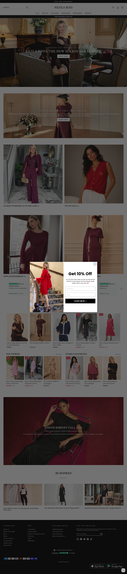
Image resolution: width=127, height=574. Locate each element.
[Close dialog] (95, 264)
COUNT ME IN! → (80, 301)
